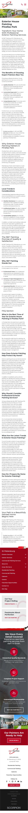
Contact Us (13, 785)
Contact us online (8, 131)
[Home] (7, 4)
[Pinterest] (15, 781)
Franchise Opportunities (14, 775)
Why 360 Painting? (13, 710)
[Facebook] (7, 781)
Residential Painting (14, 765)
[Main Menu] (25, 4)
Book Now (13, 740)
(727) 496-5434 (14, 757)
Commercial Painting (14, 768)
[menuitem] (13, 554)
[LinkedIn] (21, 781)
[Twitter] (9, 781)
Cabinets (14, 772)
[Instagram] (12, 781)
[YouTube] (18, 781)
